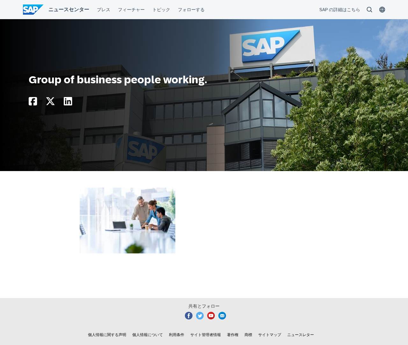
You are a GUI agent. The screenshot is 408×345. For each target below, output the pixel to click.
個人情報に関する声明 (107, 335)
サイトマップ (269, 335)
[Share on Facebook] (33, 103)
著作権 (232, 335)
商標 (248, 335)
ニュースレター (300, 335)
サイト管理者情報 (205, 335)
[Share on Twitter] (50, 103)
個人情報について (147, 335)
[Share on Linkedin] (68, 103)
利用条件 (176, 335)
